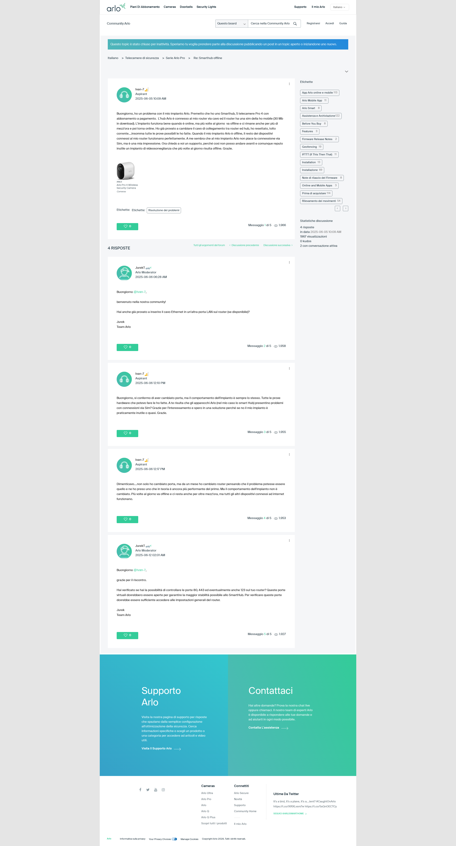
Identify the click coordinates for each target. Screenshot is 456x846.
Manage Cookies (189, 839)
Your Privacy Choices (160, 839)
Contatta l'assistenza (263, 727)
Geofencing (309, 147)
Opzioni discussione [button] (346, 72)
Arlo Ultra (207, 793)
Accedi (329, 23)
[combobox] (274, 24)
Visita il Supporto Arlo (157, 748)
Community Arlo (118, 23)
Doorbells (186, 7)
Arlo (203, 805)
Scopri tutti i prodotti (214, 823)
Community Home (245, 811)
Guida (343, 23)
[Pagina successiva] (345, 208)
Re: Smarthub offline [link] (208, 58)
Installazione (310, 170)
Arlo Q (205, 811)
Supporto (300, 7)
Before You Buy (311, 123)
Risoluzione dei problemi (163, 210)
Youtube (155, 790)
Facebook (140, 790)
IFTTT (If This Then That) (317, 154)
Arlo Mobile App (312, 100)
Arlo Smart (308, 108)
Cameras (170, 7)
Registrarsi (313, 23)
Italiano (113, 58)
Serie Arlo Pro (175, 58)
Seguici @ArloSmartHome (288, 814)
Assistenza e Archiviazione (318, 116)
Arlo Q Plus (208, 817)
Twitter (148, 790)
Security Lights (206, 7)
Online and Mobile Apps (317, 185)
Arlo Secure (241, 793)
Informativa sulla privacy (132, 839)
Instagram (163, 790)
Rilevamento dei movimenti (319, 201)
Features (307, 131)
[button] (289, 84)
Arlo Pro (206, 799)
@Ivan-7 (140, 292)
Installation (309, 162)
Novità (238, 799)
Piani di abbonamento (145, 7)
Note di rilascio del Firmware (319, 178)
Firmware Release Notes (317, 139)
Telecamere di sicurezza (142, 58)
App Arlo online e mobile (317, 92)
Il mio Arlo (318, 7)
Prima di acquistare (314, 193)
